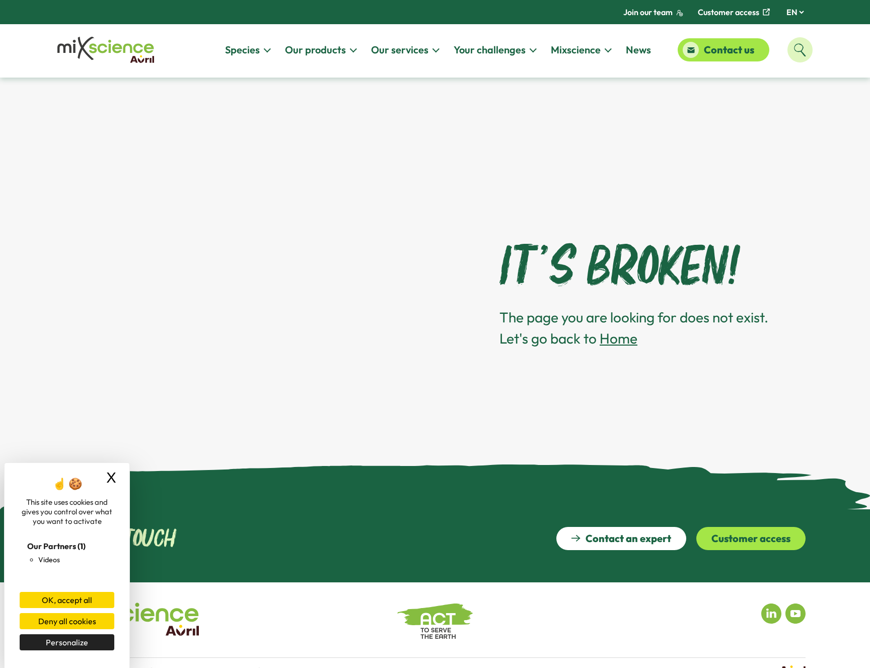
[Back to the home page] (105, 50)
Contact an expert (628, 538)
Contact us (729, 49)
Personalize (67, 642)
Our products (315, 49)
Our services (399, 49)
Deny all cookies (67, 621)
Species (242, 49)
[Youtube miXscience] (795, 613)
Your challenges (490, 49)
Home (618, 338)
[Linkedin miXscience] (771, 613)
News (638, 49)
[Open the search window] (800, 49)
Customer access (728, 12)
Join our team (648, 12)
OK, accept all (67, 600)
